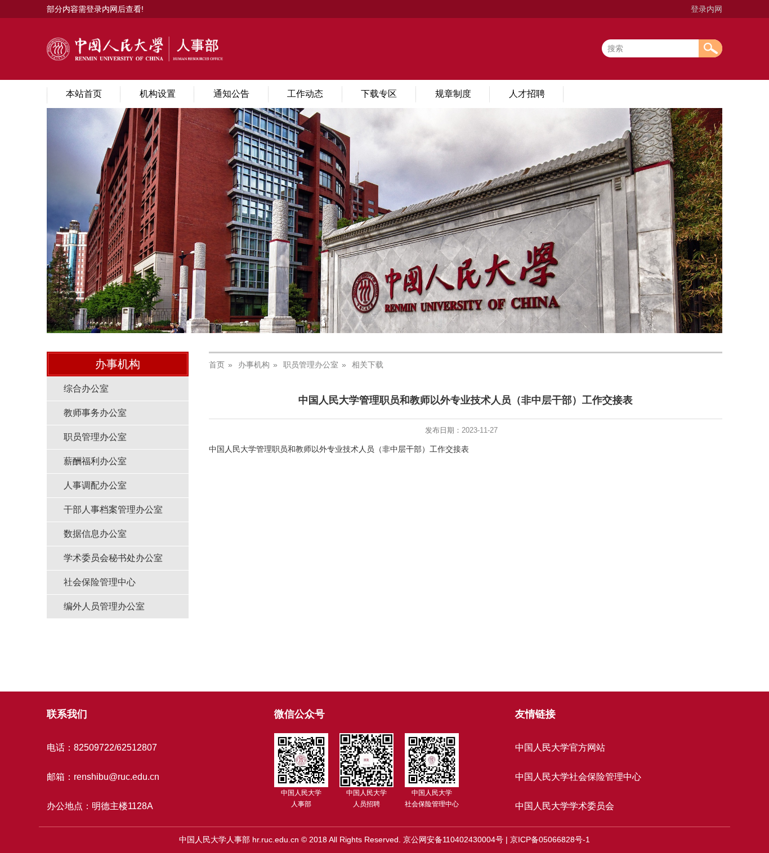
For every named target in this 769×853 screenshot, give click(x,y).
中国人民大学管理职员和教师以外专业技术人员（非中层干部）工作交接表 (339, 449)
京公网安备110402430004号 (453, 839)
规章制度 (453, 93)
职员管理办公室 (95, 437)
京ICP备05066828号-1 (550, 839)
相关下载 (367, 364)
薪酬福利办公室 (95, 461)
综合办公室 (86, 388)
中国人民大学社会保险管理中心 (578, 777)
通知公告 (231, 93)
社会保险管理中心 (100, 582)
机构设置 (158, 93)
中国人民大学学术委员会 (564, 806)
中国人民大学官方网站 (560, 747)
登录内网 (706, 9)
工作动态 (305, 93)
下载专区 (379, 93)
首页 (217, 364)
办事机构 (254, 364)
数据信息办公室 (95, 533)
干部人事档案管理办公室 (113, 509)
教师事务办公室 (95, 412)
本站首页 (84, 93)
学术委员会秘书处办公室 (113, 558)
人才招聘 (527, 93)
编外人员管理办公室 (104, 606)
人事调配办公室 (95, 485)
